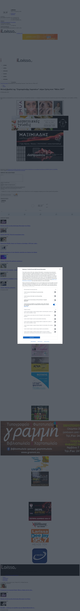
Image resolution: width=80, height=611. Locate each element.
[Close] (60, 269)
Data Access (40, 341)
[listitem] (40, 289)
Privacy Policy (46, 341)
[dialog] (40, 305)
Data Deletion (33, 341)
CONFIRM (31, 337)
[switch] (54, 292)
